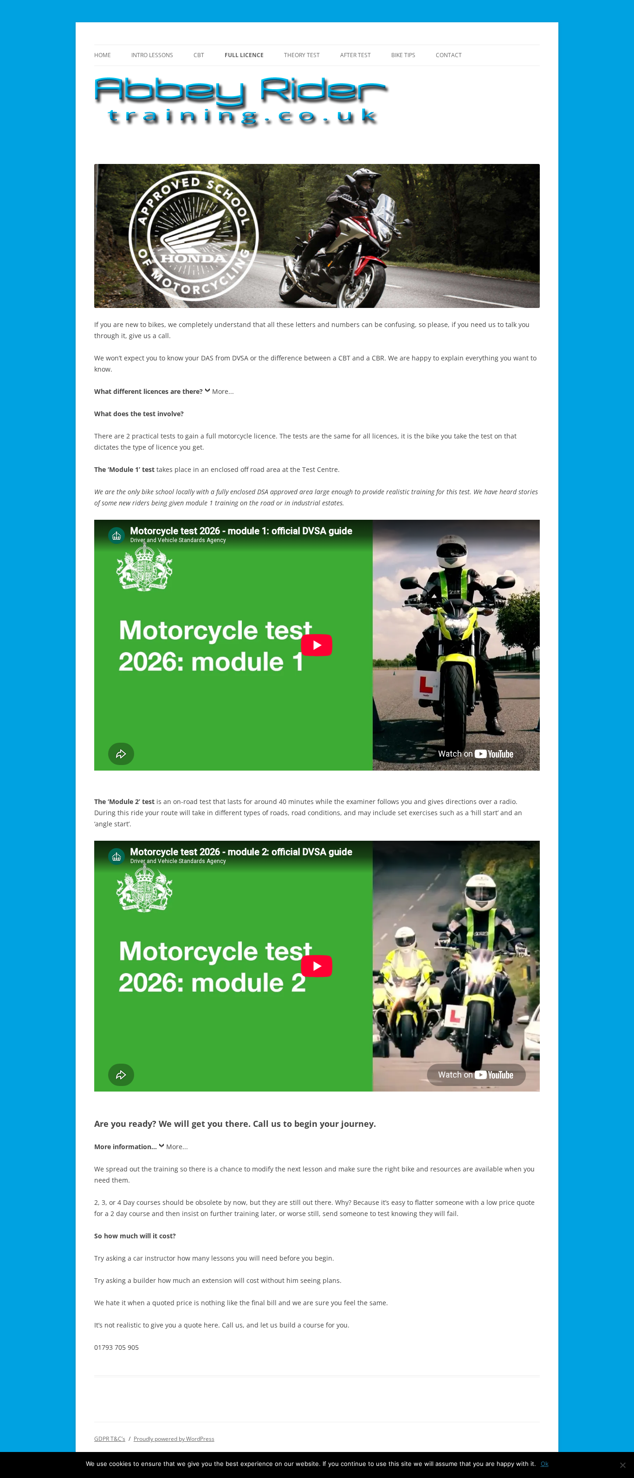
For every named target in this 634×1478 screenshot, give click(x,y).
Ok (545, 1463)
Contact (449, 55)
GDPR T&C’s (109, 1439)
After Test (355, 55)
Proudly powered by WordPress (174, 1439)
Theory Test (302, 55)
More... (223, 391)
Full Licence (244, 55)
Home (102, 55)
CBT (199, 55)
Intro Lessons (152, 55)
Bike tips (403, 55)
